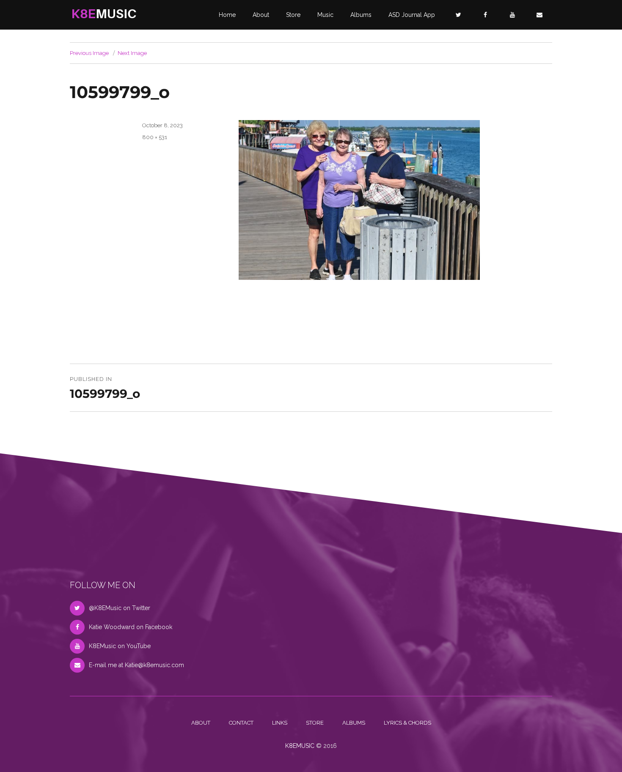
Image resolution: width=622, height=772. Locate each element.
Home (227, 14)
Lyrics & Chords (407, 723)
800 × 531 (154, 137)
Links (279, 723)
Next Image (132, 53)
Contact (241, 723)
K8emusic (299, 745)
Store (293, 14)
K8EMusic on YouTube (120, 646)
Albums (361, 14)
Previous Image (89, 53)
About (261, 14)
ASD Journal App (411, 14)
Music (325, 14)
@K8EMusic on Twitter (119, 608)
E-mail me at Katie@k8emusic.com (136, 665)
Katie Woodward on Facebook (130, 627)
